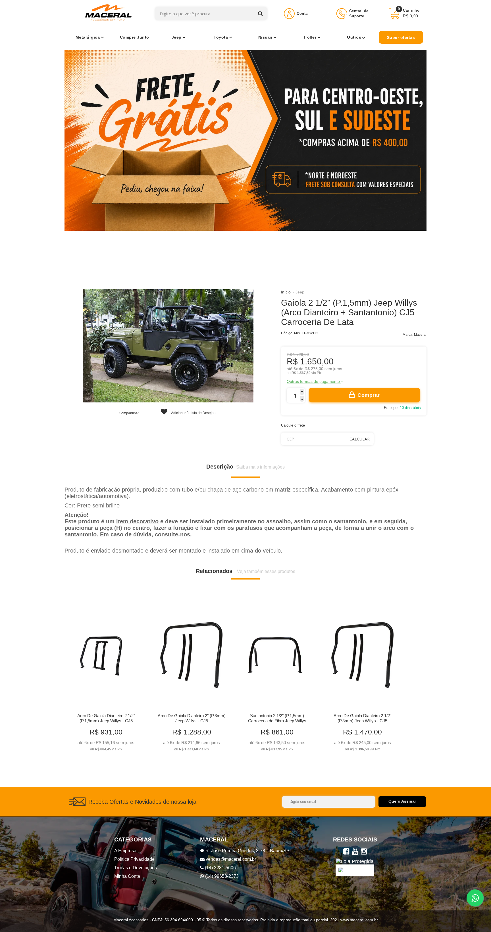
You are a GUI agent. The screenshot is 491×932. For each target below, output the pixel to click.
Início (286, 292)
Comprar (368, 395)
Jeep (300, 292)
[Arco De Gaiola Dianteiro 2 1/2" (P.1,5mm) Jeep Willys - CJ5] (106, 678)
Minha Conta (127, 876)
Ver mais (106, 744)
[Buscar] (260, 13)
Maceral (420, 335)
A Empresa (125, 850)
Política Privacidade (134, 859)
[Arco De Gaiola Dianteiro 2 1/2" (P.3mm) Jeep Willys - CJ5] (362, 678)
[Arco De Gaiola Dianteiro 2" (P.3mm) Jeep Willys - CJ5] (191, 678)
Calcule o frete (293, 425)
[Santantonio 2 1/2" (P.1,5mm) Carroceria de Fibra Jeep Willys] (277, 678)
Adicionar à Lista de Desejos (192, 413)
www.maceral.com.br (358, 920)
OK (359, 439)
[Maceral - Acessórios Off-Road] (108, 13)
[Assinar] (402, 802)
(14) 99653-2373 (221, 876)
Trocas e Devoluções (135, 867)
